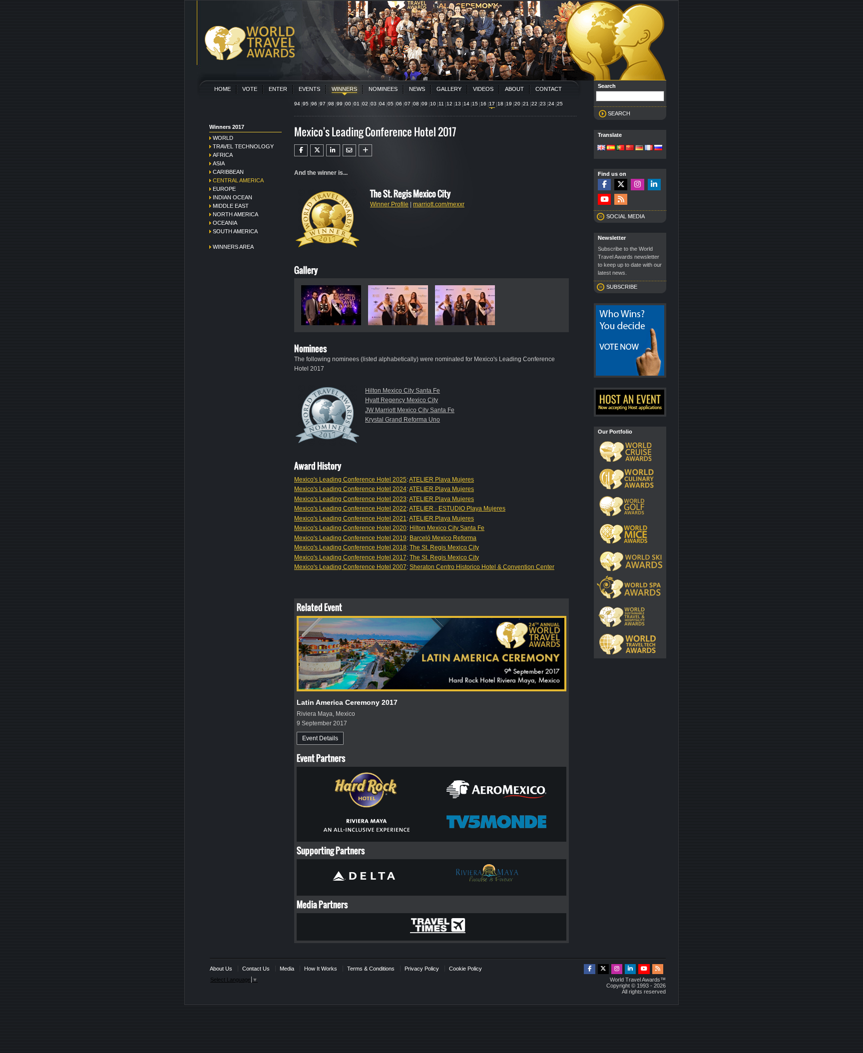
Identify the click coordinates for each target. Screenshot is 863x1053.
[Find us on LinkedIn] (654, 184)
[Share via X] (317, 150)
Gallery (448, 89)
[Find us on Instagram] (637, 184)
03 (374, 103)
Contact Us (256, 969)
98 (331, 103)
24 (551, 103)
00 (348, 103)
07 (408, 103)
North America (235, 214)
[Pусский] (658, 148)
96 (314, 103)
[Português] (620, 148)
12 (449, 103)
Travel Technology (243, 146)
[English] (601, 148)
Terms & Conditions (371, 969)
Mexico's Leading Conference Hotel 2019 (350, 537)
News (417, 89)
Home (222, 89)
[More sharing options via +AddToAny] (365, 150)
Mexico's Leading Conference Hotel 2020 (350, 528)
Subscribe (621, 287)
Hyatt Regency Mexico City (401, 400)
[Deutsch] (639, 148)
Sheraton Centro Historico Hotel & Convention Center (482, 566)
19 (509, 103)
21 (526, 103)
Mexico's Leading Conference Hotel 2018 (350, 547)
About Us (221, 969)
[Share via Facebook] (301, 150)
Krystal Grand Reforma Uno (402, 419)
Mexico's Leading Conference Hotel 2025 (350, 479)
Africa (223, 155)
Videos (483, 89)
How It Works (320, 969)
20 (517, 103)
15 (475, 103)
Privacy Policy (422, 969)
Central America (238, 180)
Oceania (225, 223)
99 (340, 103)
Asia (219, 163)
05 (391, 103)
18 (500, 103)
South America (235, 231)
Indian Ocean (232, 197)
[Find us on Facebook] (604, 184)
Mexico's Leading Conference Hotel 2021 (350, 518)
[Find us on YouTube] (604, 199)
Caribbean (228, 172)
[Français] (649, 148)
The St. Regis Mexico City (444, 547)
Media (287, 969)
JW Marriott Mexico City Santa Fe (409, 410)
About (514, 89)
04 (382, 103)
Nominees (383, 89)
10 (433, 103)
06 (399, 103)
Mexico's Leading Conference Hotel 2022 (350, 508)
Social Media (625, 216)
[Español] (611, 148)
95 (306, 103)
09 (425, 103)
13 (458, 103)
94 (297, 103)
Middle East (231, 206)
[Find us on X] (620, 184)
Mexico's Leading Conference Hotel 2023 (350, 499)
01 (357, 103)
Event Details (320, 738)
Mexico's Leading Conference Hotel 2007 (350, 566)
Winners (344, 89)
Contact (548, 89)
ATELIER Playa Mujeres (441, 479)
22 (534, 103)
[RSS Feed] (620, 199)
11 (441, 103)
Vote (249, 89)
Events (309, 89)
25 (560, 103)
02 (365, 103)
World (223, 138)
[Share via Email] (349, 150)
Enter (278, 89)
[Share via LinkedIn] (333, 150)
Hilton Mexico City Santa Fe (402, 390)
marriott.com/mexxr (438, 204)
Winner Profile (389, 204)
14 (466, 103)
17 (492, 103)
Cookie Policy (465, 969)
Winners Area (233, 247)
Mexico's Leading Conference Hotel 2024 (350, 489)
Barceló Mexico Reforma (443, 537)
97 (323, 103)
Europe (224, 189)
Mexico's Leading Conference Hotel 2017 (350, 557)
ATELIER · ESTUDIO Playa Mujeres (457, 508)
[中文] (630, 148)
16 (483, 103)
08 (416, 103)
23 (543, 103)
